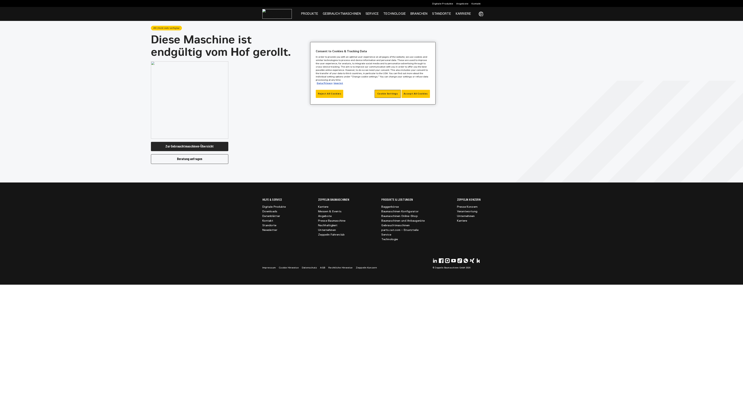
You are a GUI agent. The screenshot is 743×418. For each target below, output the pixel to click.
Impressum (269, 267)
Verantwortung (467, 211)
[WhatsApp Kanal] (466, 260)
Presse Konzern (467, 206)
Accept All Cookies (416, 93)
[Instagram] (447, 260)
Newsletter (269, 230)
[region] (373, 73)
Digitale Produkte (442, 3)
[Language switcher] (481, 14)
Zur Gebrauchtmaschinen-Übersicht (189, 146)
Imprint (338, 83)
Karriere (323, 206)
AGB (322, 267)
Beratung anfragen (189, 159)
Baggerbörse (390, 206)
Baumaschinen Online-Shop (399, 216)
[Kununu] (478, 260)
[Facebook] (441, 260)
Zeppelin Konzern (366, 267)
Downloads (269, 211)
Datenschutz (309, 267)
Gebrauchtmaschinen (395, 225)
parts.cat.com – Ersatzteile (400, 230)
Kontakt (476, 3)
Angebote (462, 3)
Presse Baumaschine (331, 220)
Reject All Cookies (329, 93)
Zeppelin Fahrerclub (331, 234)
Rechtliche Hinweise (340, 267)
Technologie (389, 239)
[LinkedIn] (435, 260)
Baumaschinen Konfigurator (400, 211)
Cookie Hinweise (289, 267)
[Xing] (472, 260)
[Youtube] (453, 260)
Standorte (441, 13)
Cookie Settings (387, 93)
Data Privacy (325, 83)
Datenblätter (271, 216)
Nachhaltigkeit (327, 225)
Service (386, 234)
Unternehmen (327, 230)
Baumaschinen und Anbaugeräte (403, 220)
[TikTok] (459, 260)
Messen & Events (330, 211)
